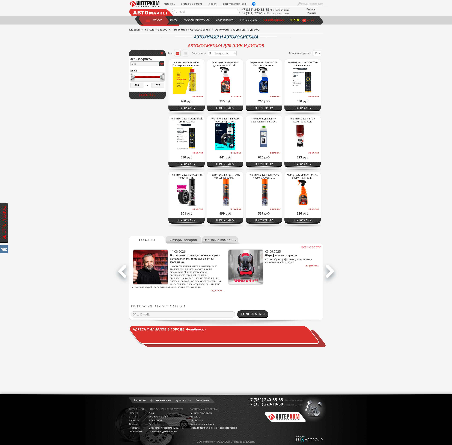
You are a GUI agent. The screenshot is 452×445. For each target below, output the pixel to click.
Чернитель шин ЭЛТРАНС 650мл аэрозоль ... (225, 176)
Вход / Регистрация (312, 3)
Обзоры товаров (183, 240)
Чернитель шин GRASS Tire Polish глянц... (187, 176)
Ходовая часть (225, 20)
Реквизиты (134, 427)
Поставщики (196, 420)
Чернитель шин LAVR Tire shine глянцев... (302, 64)
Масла (174, 20)
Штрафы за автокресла (281, 255)
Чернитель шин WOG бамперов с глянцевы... (186, 64)
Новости (212, 3)
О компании (203, 400)
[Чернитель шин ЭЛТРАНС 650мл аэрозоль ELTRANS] (225, 192)
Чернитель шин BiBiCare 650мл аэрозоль (225, 120)
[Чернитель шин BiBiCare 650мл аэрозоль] (225, 136)
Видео (152, 424)
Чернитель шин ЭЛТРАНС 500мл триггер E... (302, 176)
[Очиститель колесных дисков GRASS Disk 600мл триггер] (225, 80)
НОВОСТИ (147, 240)
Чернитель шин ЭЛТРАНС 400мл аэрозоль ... (264, 176)
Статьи (132, 416)
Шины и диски (248, 20)
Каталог (157, 20)
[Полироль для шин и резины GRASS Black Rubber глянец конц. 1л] (264, 136)
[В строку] (185, 53)
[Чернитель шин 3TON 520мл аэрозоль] (302, 136)
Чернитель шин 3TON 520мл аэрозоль (303, 120)
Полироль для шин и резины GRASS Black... (264, 120)
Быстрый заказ (4, 223)
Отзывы (133, 424)
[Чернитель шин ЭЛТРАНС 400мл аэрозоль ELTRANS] (264, 192)
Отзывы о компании (220, 240)
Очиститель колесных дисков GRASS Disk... (225, 64)
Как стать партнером (201, 412)
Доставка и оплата (191, 3)
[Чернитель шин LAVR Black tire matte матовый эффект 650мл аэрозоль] (186, 136)
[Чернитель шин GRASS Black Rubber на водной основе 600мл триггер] (264, 80)
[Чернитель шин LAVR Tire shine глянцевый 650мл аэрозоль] (302, 80)
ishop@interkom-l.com (234, 3)
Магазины (169, 3)
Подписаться (253, 314)
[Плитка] (177, 53)
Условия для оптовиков (202, 424)
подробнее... (217, 290)
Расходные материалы (197, 20)
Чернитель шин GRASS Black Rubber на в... (263, 64)
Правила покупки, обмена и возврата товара (213, 427)
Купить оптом (184, 400)
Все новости (311, 247)
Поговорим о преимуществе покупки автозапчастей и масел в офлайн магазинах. (195, 259)
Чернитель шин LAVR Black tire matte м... (187, 120)
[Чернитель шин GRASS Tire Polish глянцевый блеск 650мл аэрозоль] (186, 192)
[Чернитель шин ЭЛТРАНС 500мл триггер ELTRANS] (302, 192)
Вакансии (134, 420)
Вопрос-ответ (156, 420)
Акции (310, 20)
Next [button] (330, 273)
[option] (178, 270)
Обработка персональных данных (167, 427)
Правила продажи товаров (163, 431)
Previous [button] (122, 273)
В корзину (186, 108)
